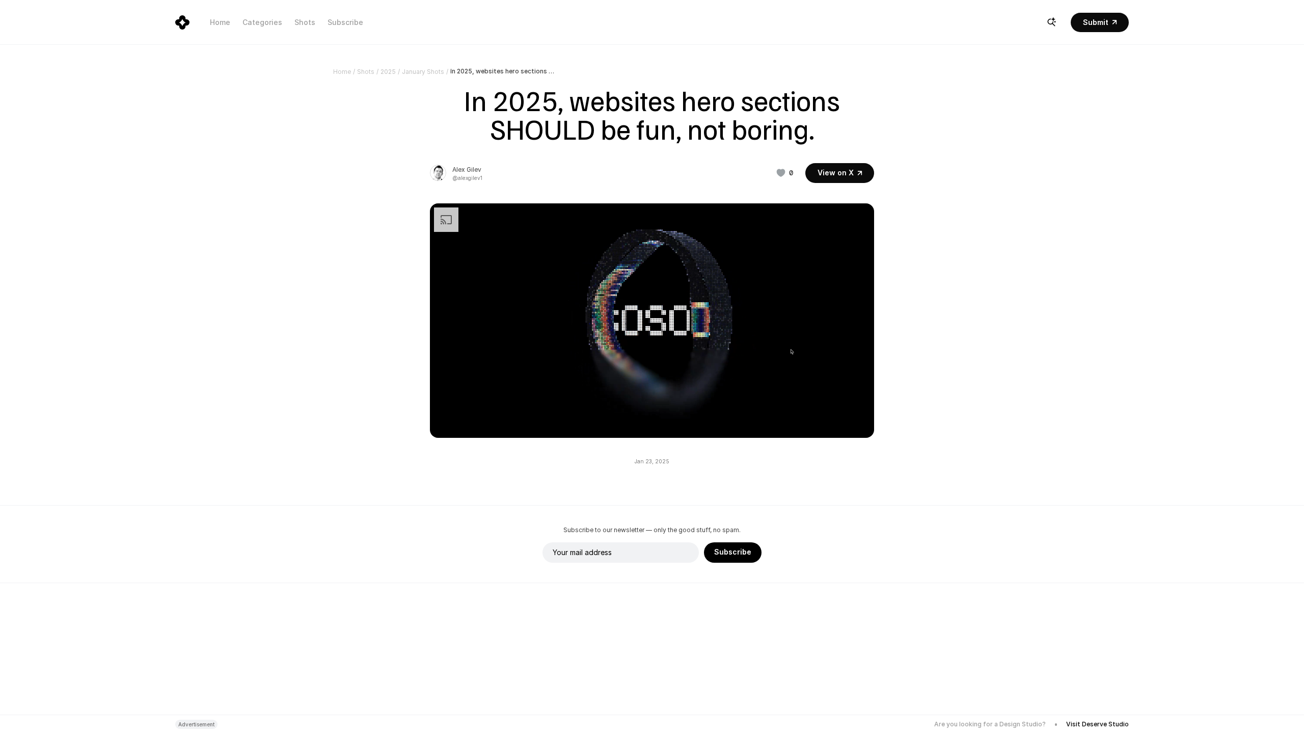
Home (220, 22)
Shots (304, 22)
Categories (262, 22)
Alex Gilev (466, 169)
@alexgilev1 (467, 178)
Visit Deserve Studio (1097, 724)
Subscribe (345, 22)
